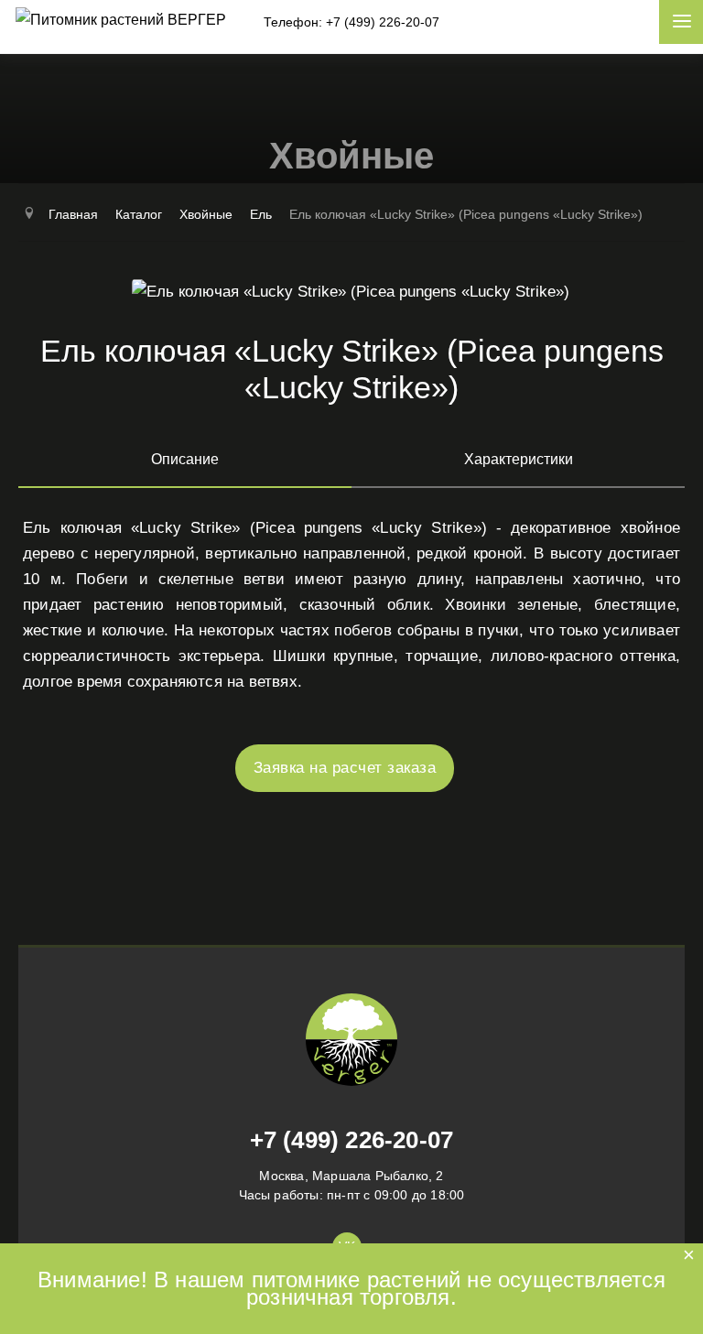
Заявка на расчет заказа (345, 767)
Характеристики (518, 459)
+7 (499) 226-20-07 (352, 1140)
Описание (185, 459)
